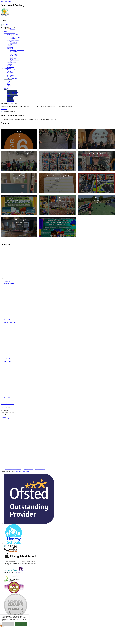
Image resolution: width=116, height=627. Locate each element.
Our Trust (9, 41)
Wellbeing (9, 64)
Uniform (9, 61)
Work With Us (13, 43)
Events (8, 84)
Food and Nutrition (11, 62)
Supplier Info (10, 99)
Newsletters (11, 404)
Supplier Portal (10, 101)
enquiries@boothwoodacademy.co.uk (7, 418)
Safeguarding (10, 75)
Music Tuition (13, 55)
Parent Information (8, 68)
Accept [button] (21, 624)
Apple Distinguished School (17, 50)
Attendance (10, 74)
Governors (9, 44)
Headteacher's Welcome (13, 40)
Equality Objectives (15, 37)
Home (5, 31)
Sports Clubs (13, 54)
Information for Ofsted (12, 95)
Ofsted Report (10, 96)
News (8, 81)
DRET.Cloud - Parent (12, 78)
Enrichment (10, 48)
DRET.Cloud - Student (12, 92)
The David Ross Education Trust (13, 469)
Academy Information (9, 33)
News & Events (8, 79)
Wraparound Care (14, 52)
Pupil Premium (10, 67)
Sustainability (13, 38)
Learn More (4, 109)
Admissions (10, 72)
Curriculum (10, 47)
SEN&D (9, 65)
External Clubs (14, 57)
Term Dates (10, 77)
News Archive (4, 404)
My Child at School (12, 91)
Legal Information (28, 469)
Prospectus (9, 71)
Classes (9, 45)
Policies (12, 35)
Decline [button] (8, 624)
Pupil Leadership (14, 60)
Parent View (10, 98)
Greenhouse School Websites (22, 471)
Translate (12, 29)
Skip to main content (6, 1)
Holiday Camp (13, 58)
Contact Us (6, 88)
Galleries (9, 86)
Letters (8, 82)
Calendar (9, 85)
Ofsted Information (40, 469)
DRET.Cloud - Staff (12, 94)
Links (5, 89)
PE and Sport (13, 51)
